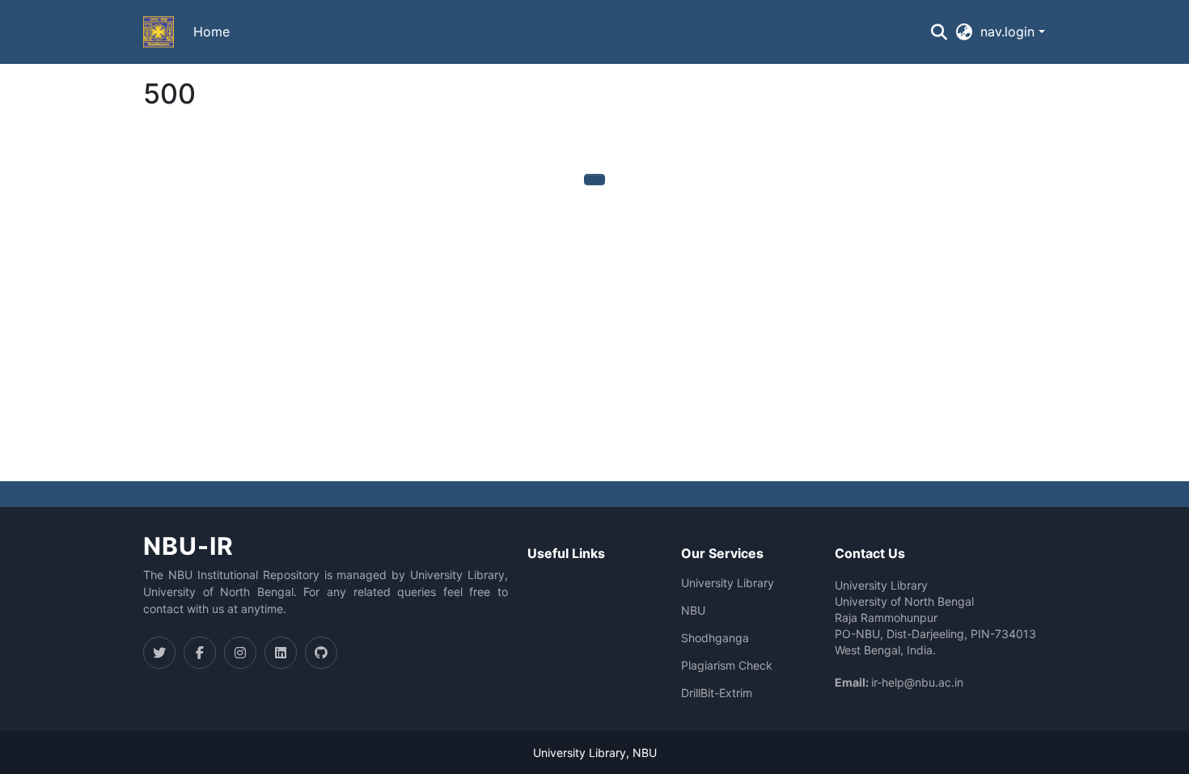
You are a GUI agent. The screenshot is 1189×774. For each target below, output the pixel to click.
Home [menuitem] (211, 31)
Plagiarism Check (726, 665)
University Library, (583, 752)
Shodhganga (715, 638)
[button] (158, 32)
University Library (727, 583)
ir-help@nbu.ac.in (917, 682)
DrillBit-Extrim (716, 693)
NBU (693, 610)
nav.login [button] (1009, 31)
